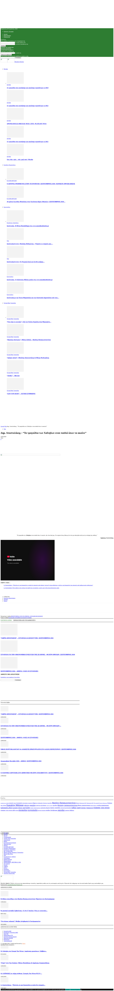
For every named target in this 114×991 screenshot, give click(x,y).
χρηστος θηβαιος (69, 810)
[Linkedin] (26, 444)
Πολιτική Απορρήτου (6, 48)
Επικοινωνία (7, 37)
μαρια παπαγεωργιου (35, 807)
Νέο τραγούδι (96, 803)
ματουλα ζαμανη (45, 808)
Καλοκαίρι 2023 (90, 803)
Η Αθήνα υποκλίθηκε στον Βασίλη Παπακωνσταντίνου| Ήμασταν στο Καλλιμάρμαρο (28, 899)
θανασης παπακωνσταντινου (68, 805)
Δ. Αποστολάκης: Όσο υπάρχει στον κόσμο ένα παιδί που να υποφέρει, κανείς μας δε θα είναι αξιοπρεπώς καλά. (31, 588)
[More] (37, 444)
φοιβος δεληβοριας (51, 810)
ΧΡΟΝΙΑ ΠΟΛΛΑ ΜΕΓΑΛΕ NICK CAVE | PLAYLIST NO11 (27, 124)
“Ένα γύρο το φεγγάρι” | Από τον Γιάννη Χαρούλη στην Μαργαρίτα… (29, 322)
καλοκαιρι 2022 (6, 808)
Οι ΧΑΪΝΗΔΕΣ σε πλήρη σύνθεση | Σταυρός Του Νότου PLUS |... (21, 973)
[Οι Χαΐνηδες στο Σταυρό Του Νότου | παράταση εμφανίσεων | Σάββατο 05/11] (4, 948)
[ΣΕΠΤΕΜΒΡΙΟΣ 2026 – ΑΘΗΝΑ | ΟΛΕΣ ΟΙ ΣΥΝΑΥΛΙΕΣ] (9, 668)
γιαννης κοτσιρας (50, 805)
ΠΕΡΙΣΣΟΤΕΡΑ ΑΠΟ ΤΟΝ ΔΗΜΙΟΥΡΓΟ (24, 620)
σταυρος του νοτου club (8, 810)
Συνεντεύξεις (7, 207)
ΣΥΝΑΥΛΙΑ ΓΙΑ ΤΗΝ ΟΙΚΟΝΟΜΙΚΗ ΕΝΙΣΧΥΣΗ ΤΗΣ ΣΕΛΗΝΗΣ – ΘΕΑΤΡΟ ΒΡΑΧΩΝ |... (31, 726)
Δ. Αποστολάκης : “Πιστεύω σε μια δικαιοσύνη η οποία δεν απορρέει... (23, 985)
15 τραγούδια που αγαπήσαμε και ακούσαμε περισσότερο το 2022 (27, 106)
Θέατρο (77, 803)
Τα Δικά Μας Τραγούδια (10, 303)
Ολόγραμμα (7, 858)
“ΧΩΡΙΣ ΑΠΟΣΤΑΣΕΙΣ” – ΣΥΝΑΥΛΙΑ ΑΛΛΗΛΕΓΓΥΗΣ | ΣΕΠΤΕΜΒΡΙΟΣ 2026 (27, 638)
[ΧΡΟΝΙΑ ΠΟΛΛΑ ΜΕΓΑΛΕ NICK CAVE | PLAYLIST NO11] (15, 119)
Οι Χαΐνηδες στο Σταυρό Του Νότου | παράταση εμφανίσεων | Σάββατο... (24, 951)
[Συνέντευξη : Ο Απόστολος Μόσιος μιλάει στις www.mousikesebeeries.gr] (15, 275)
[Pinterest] (14, 444)
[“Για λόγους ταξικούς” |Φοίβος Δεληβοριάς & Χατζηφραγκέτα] (4, 918)
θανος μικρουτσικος (84, 805)
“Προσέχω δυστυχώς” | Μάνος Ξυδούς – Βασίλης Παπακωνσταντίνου (29, 340)
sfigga (34, 803)
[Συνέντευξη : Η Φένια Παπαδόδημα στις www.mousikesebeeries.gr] (15, 221)
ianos (15, 803)
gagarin (7, 803)
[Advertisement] (57, 407)
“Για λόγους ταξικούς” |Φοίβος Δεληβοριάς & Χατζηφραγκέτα (20, 921)
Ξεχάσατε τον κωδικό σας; (7, 47)
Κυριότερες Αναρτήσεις (13, 222)
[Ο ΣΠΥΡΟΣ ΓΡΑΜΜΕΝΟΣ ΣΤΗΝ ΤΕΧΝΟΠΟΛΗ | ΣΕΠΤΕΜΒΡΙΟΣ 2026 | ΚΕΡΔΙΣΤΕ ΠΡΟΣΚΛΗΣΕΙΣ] (15, 179)
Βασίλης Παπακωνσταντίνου (64, 803)
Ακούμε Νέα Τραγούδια (10, 838)
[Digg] (31, 444)
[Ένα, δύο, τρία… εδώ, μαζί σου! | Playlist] (15, 155)
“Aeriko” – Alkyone (13, 375)
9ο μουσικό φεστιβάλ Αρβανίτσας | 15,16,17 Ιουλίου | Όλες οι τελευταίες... (24, 910)
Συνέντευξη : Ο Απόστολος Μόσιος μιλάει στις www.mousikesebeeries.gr (30, 280)
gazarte (11, 803)
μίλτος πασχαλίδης (24, 808)
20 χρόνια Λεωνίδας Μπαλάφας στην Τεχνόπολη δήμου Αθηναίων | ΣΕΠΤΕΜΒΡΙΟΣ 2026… (36, 201)
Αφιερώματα (7, 840)
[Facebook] (3, 444)
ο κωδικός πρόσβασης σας (21, 44)
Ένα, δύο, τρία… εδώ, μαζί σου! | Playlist (20, 159)
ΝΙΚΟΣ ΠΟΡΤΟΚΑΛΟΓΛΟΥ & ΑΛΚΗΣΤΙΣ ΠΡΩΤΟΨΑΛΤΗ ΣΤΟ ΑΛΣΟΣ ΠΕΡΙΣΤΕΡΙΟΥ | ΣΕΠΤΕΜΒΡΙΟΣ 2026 (38, 749)
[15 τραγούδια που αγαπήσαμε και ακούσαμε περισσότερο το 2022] (15, 101)
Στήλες (5, 868)
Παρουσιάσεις (7, 861)
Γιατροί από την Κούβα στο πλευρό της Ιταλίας (20, 617)
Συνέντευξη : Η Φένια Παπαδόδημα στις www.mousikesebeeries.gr (28, 226)
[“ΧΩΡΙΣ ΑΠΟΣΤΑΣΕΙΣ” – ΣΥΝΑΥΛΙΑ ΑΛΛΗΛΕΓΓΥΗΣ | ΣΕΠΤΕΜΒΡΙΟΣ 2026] (9, 635)
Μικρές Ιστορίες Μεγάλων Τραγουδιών (13, 852)
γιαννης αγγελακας (41, 805)
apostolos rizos (3, 803)
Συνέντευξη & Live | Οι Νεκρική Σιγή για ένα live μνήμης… (26, 262)
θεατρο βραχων (94, 805)
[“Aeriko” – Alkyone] (15, 371)
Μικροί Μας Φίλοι (8, 854)
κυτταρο (15, 808)
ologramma (25, 803)
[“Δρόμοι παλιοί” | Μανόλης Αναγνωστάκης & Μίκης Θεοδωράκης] (15, 353)
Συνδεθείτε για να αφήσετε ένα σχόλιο (10, 677)
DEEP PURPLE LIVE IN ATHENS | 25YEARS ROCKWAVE (27, 616)
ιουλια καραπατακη (103, 805)
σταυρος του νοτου (101, 807)
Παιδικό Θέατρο (8, 859)
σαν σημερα (7, 863)
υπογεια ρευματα (42, 810)
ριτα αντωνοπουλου (66, 808)
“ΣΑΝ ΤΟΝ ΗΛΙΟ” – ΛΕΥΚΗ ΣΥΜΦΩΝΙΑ (21, 393)
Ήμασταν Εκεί (7, 844)
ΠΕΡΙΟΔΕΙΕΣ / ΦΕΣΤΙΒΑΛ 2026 (12, 862)
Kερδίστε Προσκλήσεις (10, 165)
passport (30, 803)
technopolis (40, 803)
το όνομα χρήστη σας (20, 42)
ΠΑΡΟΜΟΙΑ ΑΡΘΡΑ (6, 620)
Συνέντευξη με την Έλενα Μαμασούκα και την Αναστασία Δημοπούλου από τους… (33, 298)
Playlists (6, 69)
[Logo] (4, 61)
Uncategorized (7, 837)
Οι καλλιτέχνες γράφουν (10, 856)
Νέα (8, 240)
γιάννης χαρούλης (30, 805)
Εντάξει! (67, 989)
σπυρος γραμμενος (87, 808)
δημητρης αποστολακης (9, 598)
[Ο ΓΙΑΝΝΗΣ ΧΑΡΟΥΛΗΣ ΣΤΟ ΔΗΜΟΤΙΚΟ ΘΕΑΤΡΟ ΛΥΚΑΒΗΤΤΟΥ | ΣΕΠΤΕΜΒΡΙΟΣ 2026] (4, 769)
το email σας (18, 53)
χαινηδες (6, 599)
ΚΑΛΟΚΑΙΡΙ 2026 (12, 180)
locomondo (19, 803)
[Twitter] (9, 444)
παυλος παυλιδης (55, 808)
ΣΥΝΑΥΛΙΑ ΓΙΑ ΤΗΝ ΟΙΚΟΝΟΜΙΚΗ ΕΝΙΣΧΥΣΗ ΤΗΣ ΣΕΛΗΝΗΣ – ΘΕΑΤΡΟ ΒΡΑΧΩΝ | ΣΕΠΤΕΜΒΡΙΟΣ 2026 (38, 654)
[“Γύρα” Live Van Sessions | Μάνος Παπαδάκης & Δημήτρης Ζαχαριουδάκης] (4, 960)
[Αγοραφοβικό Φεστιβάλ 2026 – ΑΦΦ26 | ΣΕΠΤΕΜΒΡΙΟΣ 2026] (4, 758)
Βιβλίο (5, 841)
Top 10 (5, 835)
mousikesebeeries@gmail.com (14, 884)
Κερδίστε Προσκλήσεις (10, 848)
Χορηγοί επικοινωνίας (9, 873)
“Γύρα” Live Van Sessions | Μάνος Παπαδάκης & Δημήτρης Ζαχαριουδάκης (25, 963)
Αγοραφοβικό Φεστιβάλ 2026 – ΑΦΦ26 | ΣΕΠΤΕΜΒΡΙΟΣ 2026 (21, 761)
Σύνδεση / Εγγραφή (8, 31)
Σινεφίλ (5, 865)
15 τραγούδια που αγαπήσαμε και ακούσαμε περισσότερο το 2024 (27, 88)
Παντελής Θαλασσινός (103, 803)
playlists (9, 84)
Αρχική (5, 34)
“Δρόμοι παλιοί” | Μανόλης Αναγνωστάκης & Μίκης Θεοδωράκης (28, 358)
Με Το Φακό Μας (8, 851)
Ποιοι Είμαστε (7, 35)
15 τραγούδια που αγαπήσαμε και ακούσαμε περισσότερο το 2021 (27, 141)
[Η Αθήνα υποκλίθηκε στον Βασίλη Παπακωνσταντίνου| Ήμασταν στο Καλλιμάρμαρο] (4, 896)
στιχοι (16, 810)
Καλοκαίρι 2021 (83, 803)
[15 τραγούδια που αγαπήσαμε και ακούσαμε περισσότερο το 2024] (15, 83)
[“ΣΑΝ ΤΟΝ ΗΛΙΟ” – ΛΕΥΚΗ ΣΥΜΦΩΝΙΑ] (15, 389)
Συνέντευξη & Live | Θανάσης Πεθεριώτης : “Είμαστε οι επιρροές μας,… (30, 244)
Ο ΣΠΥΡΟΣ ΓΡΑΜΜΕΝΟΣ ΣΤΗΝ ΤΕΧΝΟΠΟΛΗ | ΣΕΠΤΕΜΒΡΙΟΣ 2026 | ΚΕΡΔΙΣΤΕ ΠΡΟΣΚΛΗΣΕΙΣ (41, 184)
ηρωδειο (55, 805)
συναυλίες (23, 810)
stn (36, 803)
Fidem (23, 943)
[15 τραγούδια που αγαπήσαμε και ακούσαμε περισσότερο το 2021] (15, 137)
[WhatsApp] (20, 444)
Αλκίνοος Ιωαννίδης (47, 803)
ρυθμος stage (76, 808)
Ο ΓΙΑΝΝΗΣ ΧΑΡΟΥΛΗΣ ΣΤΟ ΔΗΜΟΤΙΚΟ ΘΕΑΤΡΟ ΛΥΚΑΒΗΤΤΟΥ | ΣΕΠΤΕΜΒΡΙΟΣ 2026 (32, 773)
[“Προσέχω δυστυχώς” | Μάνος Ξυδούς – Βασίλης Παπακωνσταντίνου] (15, 335)
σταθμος (6, 866)
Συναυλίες (6, 869)
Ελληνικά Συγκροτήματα (10, 842)
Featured (6, 833)
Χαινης (5, 601)
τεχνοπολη (32, 810)
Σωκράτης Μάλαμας (15, 805)
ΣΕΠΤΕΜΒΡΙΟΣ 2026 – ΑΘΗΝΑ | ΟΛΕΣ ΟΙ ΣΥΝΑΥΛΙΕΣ (19, 671)
